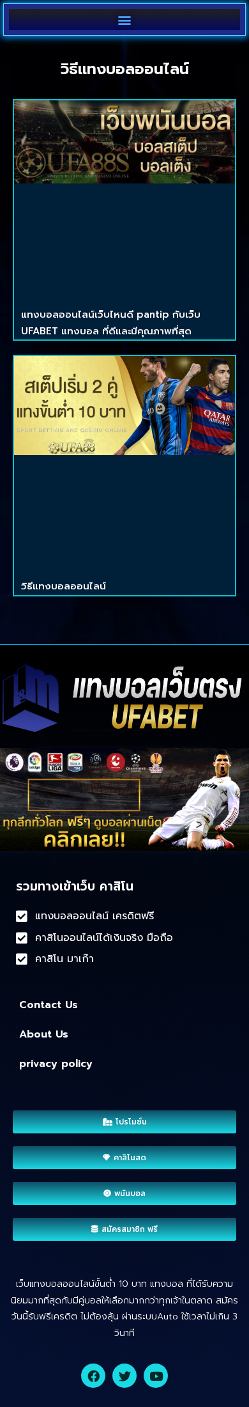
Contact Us (48, 1005)
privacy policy (56, 1063)
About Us (43, 1034)
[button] (124, 19)
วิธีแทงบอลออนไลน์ (63, 586)
